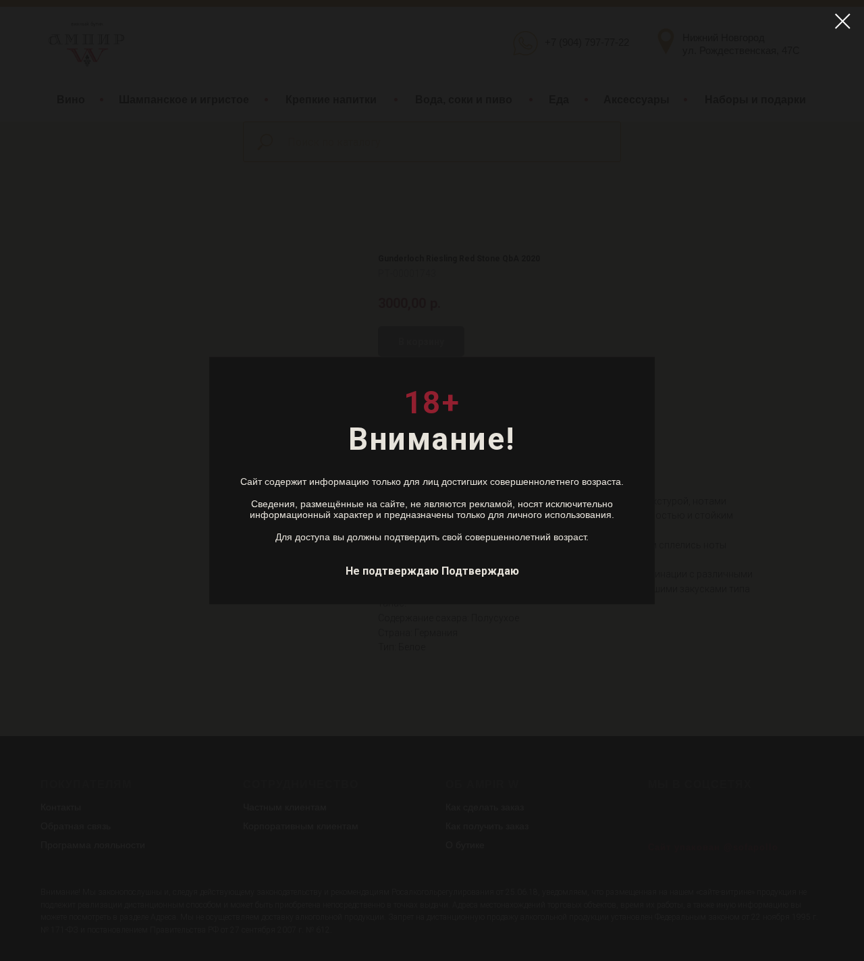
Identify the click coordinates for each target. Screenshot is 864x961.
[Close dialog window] (842, 21)
